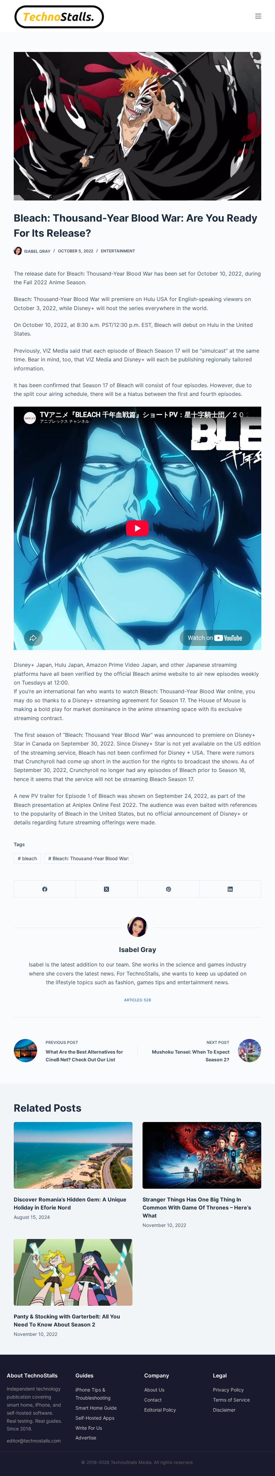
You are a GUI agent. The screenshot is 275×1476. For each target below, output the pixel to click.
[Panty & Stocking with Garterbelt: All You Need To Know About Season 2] (73, 1272)
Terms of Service (231, 1400)
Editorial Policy (160, 1410)
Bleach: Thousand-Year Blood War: (88, 858)
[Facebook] (45, 889)
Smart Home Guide (96, 1408)
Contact (153, 1400)
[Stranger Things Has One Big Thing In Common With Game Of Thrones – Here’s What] (202, 1155)
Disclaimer (224, 1410)
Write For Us (88, 1428)
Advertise (85, 1437)
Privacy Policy (228, 1390)
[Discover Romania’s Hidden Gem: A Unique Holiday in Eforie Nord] (73, 1155)
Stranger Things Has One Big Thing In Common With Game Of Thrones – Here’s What (197, 1207)
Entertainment (118, 250)
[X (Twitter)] (107, 889)
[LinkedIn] (230, 889)
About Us (154, 1390)
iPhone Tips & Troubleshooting (93, 1394)
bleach (27, 858)
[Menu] (258, 16)
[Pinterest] (169, 889)
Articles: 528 (137, 1000)
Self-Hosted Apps (94, 1418)
